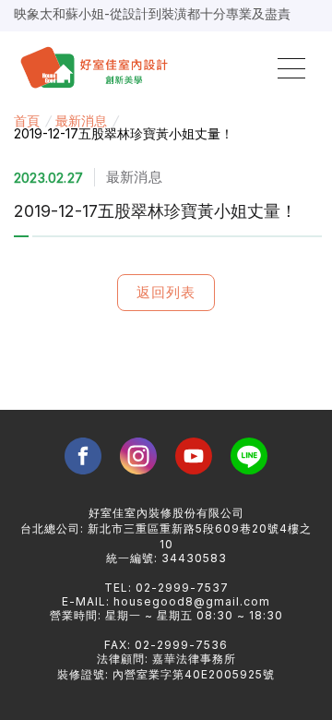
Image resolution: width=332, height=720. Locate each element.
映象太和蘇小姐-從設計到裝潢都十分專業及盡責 (152, 13)
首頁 (27, 120)
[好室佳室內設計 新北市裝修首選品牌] (97, 68)
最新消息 (81, 120)
